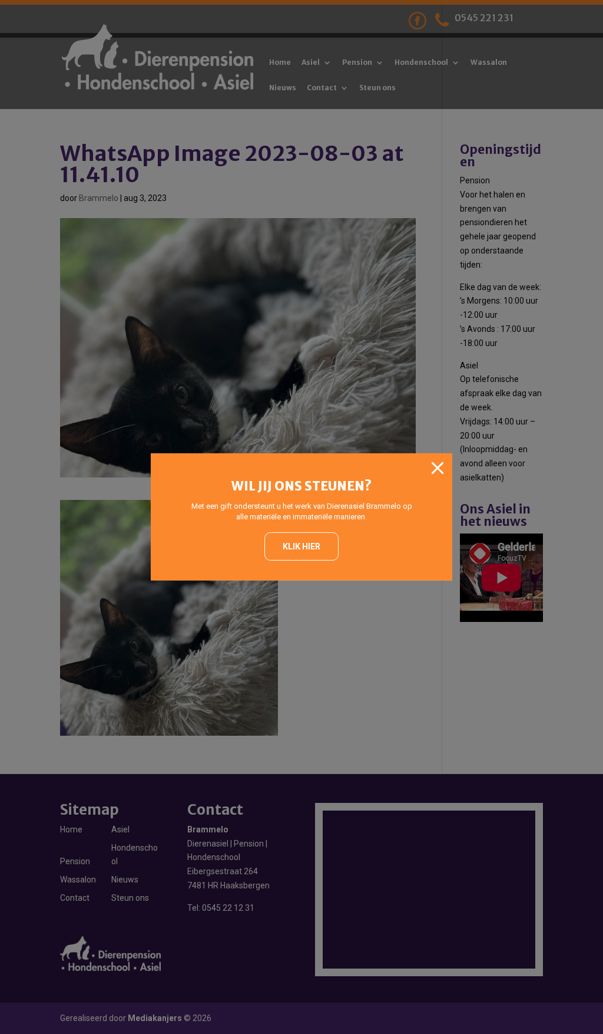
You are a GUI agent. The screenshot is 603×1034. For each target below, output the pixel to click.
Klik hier (301, 546)
